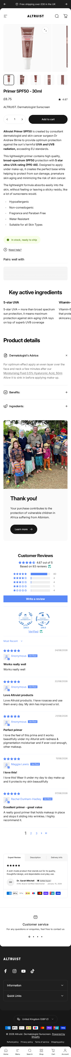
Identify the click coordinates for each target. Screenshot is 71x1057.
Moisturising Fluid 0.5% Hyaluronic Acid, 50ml (32, 373)
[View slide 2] (33, 937)
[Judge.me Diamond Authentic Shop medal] (25, 619)
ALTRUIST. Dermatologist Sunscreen (26, 107)
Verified (33, 631)
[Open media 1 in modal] (45, 30)
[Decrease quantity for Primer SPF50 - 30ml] (7, 119)
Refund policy (13, 1042)
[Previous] (5, 4)
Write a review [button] (35, 599)
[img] (11, 650)
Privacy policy (27, 1042)
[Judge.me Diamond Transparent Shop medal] (43, 619)
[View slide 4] (42, 937)
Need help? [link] (15, 249)
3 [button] (36, 833)
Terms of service (42, 1042)
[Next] (66, 4)
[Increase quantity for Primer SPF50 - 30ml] (22, 119)
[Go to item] (8, 80)
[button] (20, 574)
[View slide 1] (29, 937)
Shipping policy (57, 1042)
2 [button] (31, 833)
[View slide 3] (38, 937)
